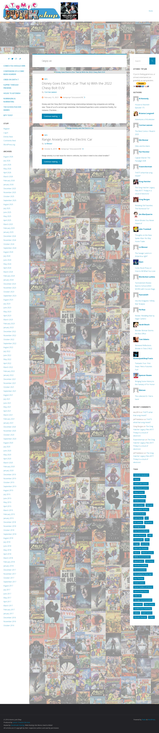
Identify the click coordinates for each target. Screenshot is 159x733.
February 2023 (9, 323)
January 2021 (8, 423)
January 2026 (8, 184)
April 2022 (7, 363)
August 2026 (8, 156)
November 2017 (9, 574)
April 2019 (7, 506)
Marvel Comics (147, 553)
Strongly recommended (142, 600)
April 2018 (7, 554)
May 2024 (7, 264)
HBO (150, 535)
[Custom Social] (20, 58)
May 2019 (7, 502)
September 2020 (9, 439)
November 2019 (9, 478)
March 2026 (8, 176)
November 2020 (9, 431)
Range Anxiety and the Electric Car (67, 139)
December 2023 (9, 284)
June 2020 (7, 450)
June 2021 (7, 403)
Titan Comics (149, 604)
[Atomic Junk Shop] (40, 11)
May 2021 (7, 407)
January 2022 (8, 375)
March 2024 (8, 272)
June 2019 (7, 498)
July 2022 (6, 351)
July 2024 (6, 256)
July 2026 (6, 160)
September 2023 (9, 296)
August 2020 (8, 443)
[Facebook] (8, 58)
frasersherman (139, 439)
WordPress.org (9, 144)
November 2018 (9, 526)
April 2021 (7, 411)
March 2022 (8, 367)
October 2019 (8, 482)
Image (136, 544)
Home (151, 11)
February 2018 (9, 562)
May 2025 (7, 216)
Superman (138, 604)
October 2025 (8, 196)
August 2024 (8, 252)
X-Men (151, 617)
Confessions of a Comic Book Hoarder (13, 72)
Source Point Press (141, 591)
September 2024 (9, 248)
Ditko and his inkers (142, 146)
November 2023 (9, 288)
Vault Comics (146, 613)
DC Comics (138, 522)
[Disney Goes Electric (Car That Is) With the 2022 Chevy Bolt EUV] (79, 72)
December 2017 (9, 570)
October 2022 (8, 339)
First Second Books (141, 531)
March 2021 (8, 415)
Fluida (143, 719)
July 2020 (6, 446)
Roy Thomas (138, 578)
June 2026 (7, 164)
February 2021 (9, 419)
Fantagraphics (139, 527)
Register (6, 129)
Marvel (136, 553)
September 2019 (9, 486)
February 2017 (9, 609)
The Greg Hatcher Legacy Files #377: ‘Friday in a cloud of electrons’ (145, 190)
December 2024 (9, 236)
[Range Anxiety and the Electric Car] (79, 128)
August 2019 (8, 490)
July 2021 (6, 399)
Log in (5, 133)
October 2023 (8, 292)
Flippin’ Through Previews (10, 86)
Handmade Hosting (17, 725)
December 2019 (9, 474)
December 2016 (9, 617)
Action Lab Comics (141, 484)
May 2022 (7, 359)
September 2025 (9, 200)
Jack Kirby (145, 544)
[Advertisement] (79, 38)
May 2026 (7, 168)
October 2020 (8, 435)
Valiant (136, 613)
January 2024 (8, 280)
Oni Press (149, 561)
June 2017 (7, 594)
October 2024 (8, 244)
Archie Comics (139, 501)
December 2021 (9, 379)
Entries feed (8, 137)
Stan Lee (137, 596)
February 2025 (9, 228)
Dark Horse (138, 518)
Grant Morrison (139, 535)
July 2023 (6, 304)
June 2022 (7, 355)
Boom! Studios (139, 514)
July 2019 (6, 494)
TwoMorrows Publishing (142, 609)
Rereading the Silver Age (143, 574)
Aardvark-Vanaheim (141, 475)
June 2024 (7, 260)
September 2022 (9, 343)
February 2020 (9, 466)
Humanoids (138, 540)
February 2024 (9, 276)
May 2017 (7, 598)
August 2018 (8, 538)
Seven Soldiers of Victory (143, 587)
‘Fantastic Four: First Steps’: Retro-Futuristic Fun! (143, 366)
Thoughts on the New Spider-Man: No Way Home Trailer (143, 238)
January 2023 (8, 327)
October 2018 (8, 530)
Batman (149, 505)
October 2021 (8, 387)
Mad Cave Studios (140, 548)
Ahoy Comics (139, 492)
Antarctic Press (139, 497)
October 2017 (8, 578)
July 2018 (6, 542)
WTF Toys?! (8, 115)
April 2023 (7, 315)
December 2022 (9, 331)
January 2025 (8, 232)
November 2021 (9, 383)
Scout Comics (139, 583)
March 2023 (8, 319)
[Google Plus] (16, 58)
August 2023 (8, 300)
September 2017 (9, 582)
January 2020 (8, 470)
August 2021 (8, 395)
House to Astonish (11, 93)
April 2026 (7, 172)
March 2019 (8, 510)
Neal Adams (138, 561)
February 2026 (9, 180)
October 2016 (8, 625)
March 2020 (8, 462)
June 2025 (7, 212)
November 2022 (9, 335)
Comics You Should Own (14, 66)
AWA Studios (139, 505)
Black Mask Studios (141, 509)
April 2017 (7, 601)
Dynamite (148, 522)
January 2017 (8, 613)
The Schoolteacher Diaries (12, 108)
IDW (147, 540)
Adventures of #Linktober (145, 119)
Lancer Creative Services (21, 722)
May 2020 (7, 454)
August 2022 (8, 347)
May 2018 (7, 550)
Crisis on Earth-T (11, 80)
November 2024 (9, 240)
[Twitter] (12, 58)
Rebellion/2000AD (140, 565)
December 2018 (9, 522)
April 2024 (7, 268)
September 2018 (9, 534)
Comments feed (9, 140)
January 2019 (8, 518)
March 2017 (8, 605)
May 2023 (7, 311)
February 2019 (9, 514)
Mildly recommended (142, 557)
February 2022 (9, 371)
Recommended (139, 570)
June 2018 (7, 546)
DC (147, 518)
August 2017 (8, 586)
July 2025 (6, 208)
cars (45, 79)
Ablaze (136, 479)
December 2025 (9, 188)
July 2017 (6, 590)
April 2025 (7, 220)
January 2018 (8, 566)
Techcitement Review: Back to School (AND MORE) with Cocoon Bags (145, 286)
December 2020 (9, 427)
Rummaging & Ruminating (9, 100)
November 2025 (9, 192)
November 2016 (9, 621)
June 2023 (7, 307)
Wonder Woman (140, 617)
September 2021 (9, 391)
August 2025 (8, 204)
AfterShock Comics (141, 488)
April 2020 (7, 458)
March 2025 (8, 224)
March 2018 (8, 558)
